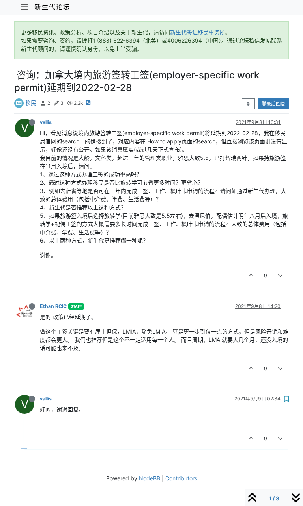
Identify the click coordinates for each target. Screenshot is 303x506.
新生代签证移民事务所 (197, 32)
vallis (46, 122)
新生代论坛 (52, 7)
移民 (30, 102)
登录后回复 (273, 104)
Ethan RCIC (53, 306)
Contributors (181, 478)
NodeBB (149, 478)
